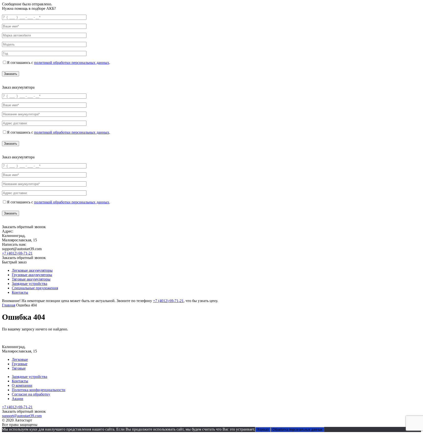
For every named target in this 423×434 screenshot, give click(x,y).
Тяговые (19, 368)
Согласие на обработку (31, 394)
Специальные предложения (35, 288)
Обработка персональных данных (297, 429)
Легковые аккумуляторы (32, 270)
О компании (22, 385)
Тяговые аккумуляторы (31, 279)
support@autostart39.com (22, 416)
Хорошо (263, 429)
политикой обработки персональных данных (71, 62)
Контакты (20, 292)
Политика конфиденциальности (38, 390)
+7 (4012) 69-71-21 (17, 253)
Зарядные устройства (29, 284)
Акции (17, 399)
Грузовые (19, 364)
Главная (8, 305)
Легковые (20, 359)
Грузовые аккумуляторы (32, 275)
